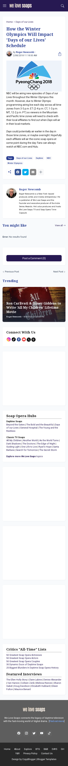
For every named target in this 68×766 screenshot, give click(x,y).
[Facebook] (18, 172)
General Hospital (28, 428)
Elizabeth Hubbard (40, 686)
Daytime (39, 158)
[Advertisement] (29, 378)
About (17, 749)
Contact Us (47, 753)
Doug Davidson (22, 686)
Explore (28, 749)
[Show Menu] (4, 6)
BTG (38, 749)
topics (24, 456)
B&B (46, 749)
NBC (49, 158)
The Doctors (28, 443)
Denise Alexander (52, 679)
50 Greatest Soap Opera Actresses (24, 655)
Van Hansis (13, 683)
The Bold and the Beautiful (39, 424)
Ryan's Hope (45, 447)
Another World (30, 440)
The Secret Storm (48, 450)
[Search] (63, 6)
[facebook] (19, 733)
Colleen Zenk (27, 683)
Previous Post (12, 271)
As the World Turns (49, 440)
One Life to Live (29, 447)
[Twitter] (25, 172)
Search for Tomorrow (27, 450)
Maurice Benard (23, 689)
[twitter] (34, 733)
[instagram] (26, 733)
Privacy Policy (30, 753)
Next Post (58, 271)
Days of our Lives (24, 22)
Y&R (17, 753)
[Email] (33, 172)
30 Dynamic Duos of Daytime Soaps (24, 664)
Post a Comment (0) (34, 258)
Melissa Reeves (44, 683)
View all (59, 225)
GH (62, 749)
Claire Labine (35, 679)
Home (9, 22)
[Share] (59, 54)
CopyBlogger (29, 759)
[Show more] (41, 172)
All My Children (13, 440)
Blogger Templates (46, 759)
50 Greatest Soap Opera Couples (23, 661)
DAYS (54, 749)
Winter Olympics (15, 163)
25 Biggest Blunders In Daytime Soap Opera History (32, 667)
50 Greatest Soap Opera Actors (22, 658)
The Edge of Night (46, 443)
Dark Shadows (13, 443)
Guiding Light (13, 447)
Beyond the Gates (15, 424)
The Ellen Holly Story (16, 679)
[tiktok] (49, 733)
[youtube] (42, 733)
